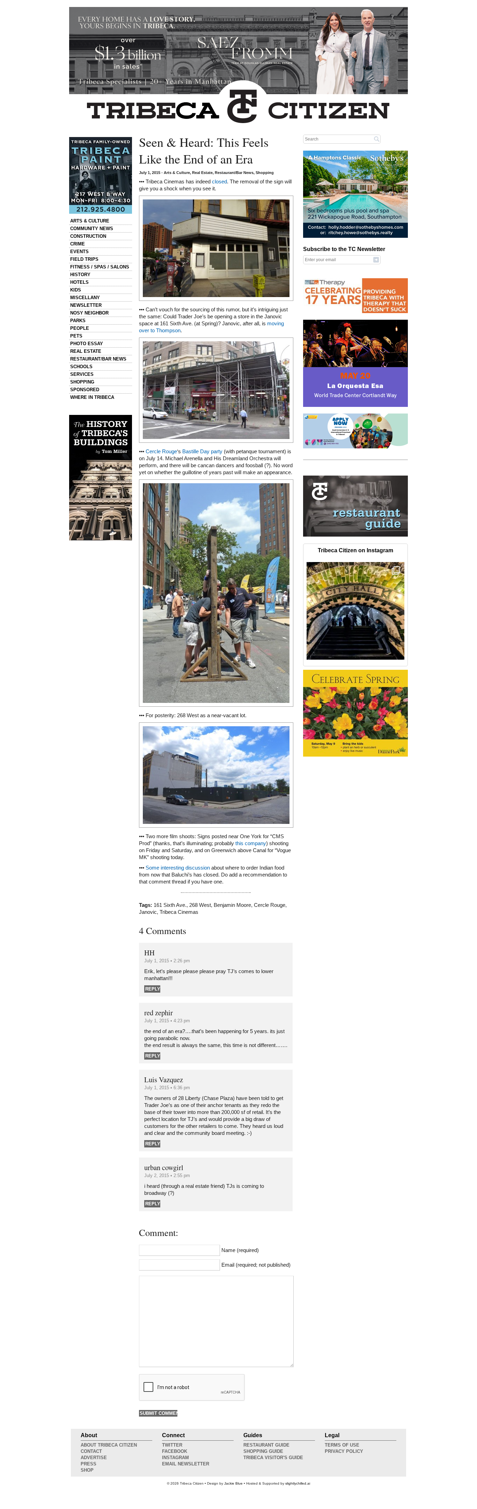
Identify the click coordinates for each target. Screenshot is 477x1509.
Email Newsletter (185, 1463)
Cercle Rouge (161, 451)
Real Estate (85, 351)
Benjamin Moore (232, 905)
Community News (91, 228)
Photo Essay (86, 343)
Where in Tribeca (92, 397)
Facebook (174, 1451)
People (79, 328)
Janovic (148, 912)
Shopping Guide (263, 1451)
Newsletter (86, 305)
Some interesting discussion (178, 868)
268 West (200, 905)
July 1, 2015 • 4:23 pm (167, 1020)
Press (88, 1463)
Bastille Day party (202, 451)
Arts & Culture (89, 220)
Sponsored (84, 389)
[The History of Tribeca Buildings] (100, 477)
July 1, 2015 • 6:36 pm (167, 1087)
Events (79, 251)
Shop (87, 1470)
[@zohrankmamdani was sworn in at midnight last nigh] (355, 611)
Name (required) (240, 1250)
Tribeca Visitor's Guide (273, 1457)
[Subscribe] (376, 259)
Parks (78, 320)
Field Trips (84, 259)
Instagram (175, 1457)
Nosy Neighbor (89, 313)
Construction (88, 236)
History (80, 274)
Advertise (94, 1457)
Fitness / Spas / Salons (99, 267)
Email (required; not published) (256, 1265)
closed (219, 181)
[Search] (377, 139)
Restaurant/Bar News (98, 359)
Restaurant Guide (266, 1445)
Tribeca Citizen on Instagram (355, 550)
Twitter (172, 1445)
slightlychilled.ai (297, 1483)
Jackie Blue (233, 1483)
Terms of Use (342, 1445)
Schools (81, 366)
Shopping (82, 382)
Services (82, 374)
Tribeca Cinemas (179, 912)
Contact (91, 1451)
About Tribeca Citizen (109, 1445)
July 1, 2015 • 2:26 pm (167, 960)
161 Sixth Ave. (170, 905)
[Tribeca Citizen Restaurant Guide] (355, 535)
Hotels (79, 282)
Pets (76, 336)
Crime (77, 244)
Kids (75, 290)
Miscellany (85, 297)
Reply (152, 989)
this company (250, 843)
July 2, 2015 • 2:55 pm (167, 1175)
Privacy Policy (344, 1451)
